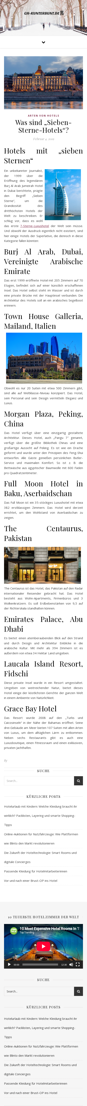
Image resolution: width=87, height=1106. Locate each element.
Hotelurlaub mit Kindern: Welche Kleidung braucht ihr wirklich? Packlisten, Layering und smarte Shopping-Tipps (40, 815)
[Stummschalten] (71, 965)
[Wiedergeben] (9, 965)
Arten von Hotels (43, 115)
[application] (43, 946)
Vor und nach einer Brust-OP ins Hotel (30, 881)
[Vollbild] (78, 965)
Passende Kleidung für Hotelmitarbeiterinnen (35, 871)
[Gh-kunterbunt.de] (43, 14)
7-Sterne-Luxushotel (34, 226)
